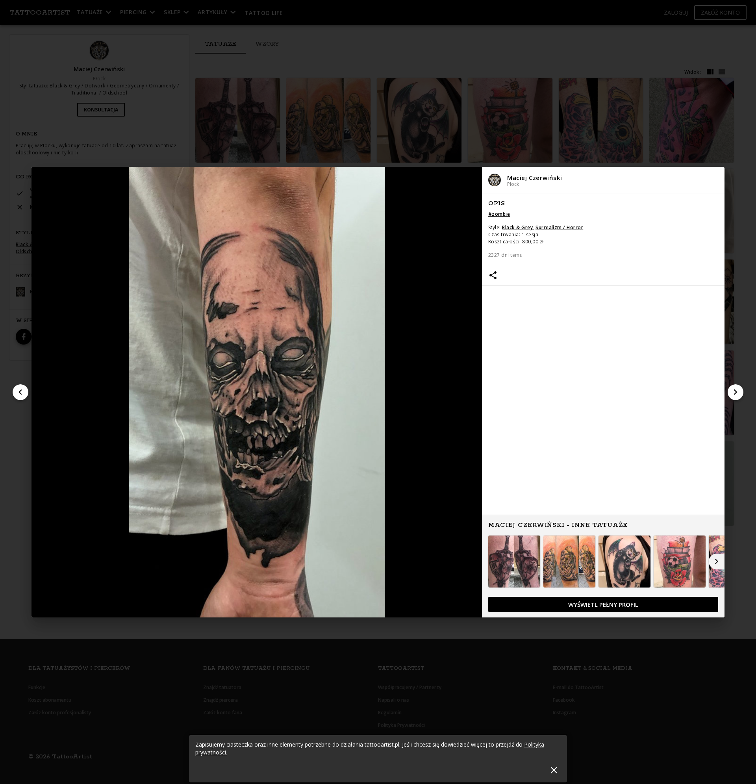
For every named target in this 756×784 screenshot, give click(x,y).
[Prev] (20, 392)
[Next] (735, 392)
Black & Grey (517, 227)
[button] (603, 180)
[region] (603, 405)
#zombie (499, 214)
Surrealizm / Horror (559, 227)
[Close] (554, 770)
